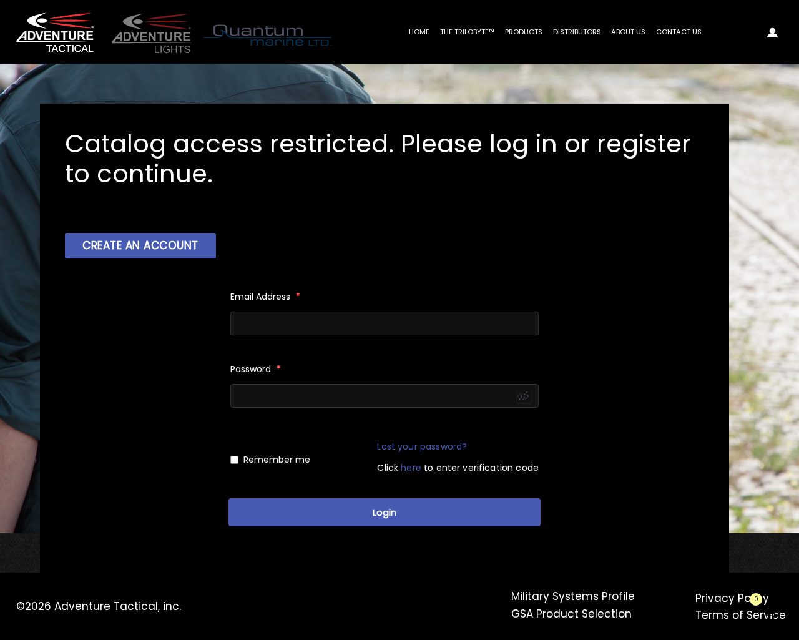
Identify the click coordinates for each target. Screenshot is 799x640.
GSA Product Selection (571, 613)
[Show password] (524, 396)
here (411, 467)
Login (384, 512)
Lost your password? (422, 446)
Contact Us (679, 32)
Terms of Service (740, 615)
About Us (628, 32)
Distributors (577, 32)
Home (419, 32)
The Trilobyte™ (467, 32)
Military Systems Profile (573, 596)
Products (523, 32)
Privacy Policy (732, 598)
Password (255, 369)
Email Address (265, 296)
